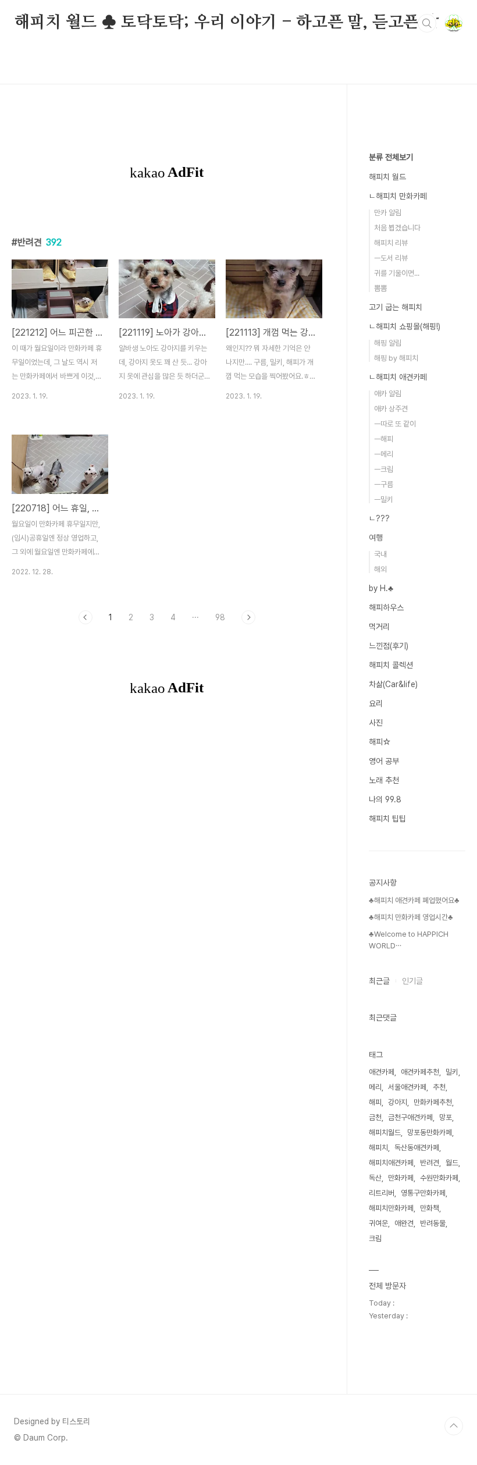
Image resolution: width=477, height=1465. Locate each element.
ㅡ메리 (383, 454)
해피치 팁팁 (387, 818)
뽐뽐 (380, 288)
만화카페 (401, 1178)
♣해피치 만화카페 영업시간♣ (411, 917)
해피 (375, 1102)
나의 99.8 (385, 799)
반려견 (429, 1162)
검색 (427, 23)
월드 (452, 1162)
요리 (376, 703)
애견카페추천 (420, 1072)
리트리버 (381, 1193)
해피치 (378, 1147)
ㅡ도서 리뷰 (391, 258)
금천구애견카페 (410, 1117)
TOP (453, 1426)
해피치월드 (385, 1132)
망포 (445, 1117)
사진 (376, 722)
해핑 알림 (387, 343)
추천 (439, 1087)
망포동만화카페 (429, 1132)
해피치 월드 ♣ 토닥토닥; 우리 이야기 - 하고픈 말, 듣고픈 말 (226, 23)
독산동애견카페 (416, 1147)
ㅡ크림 (383, 469)
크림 (375, 1238)
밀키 (452, 1072)
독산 (375, 1178)
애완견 (404, 1223)
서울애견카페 (407, 1087)
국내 (380, 554)
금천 (375, 1117)
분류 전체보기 (391, 157)
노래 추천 (384, 780)
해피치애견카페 (391, 1162)
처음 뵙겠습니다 (397, 227)
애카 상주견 (391, 408)
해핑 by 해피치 (396, 358)
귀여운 (378, 1223)
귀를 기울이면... (396, 273)
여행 (376, 537)
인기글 (412, 981)
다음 (248, 617)
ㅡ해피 (383, 439)
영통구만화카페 (423, 1193)
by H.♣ (381, 588)
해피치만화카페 (391, 1208)
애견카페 (381, 1072)
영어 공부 (384, 761)
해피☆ (380, 741)
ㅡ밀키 (383, 499)
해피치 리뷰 (391, 243)
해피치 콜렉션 (391, 665)
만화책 (429, 1208)
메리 (375, 1087)
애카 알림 (387, 393)
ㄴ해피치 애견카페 (398, 377)
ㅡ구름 (383, 484)
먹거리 (379, 626)
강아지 (397, 1102)
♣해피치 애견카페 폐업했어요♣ (414, 900)
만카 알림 (387, 212)
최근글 (379, 981)
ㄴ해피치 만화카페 (398, 196)
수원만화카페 (439, 1178)
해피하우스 (386, 607)
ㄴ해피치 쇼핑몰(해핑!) (404, 326)
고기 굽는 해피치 (395, 307)
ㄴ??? (379, 518)
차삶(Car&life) (393, 684)
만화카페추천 (433, 1102)
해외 (380, 569)
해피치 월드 (387, 177)
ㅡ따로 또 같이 (395, 423)
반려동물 (433, 1223)
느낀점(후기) (388, 645)
